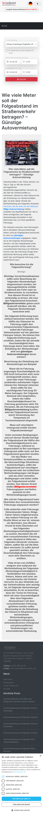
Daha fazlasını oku (19, 772)
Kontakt (6, 689)
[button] (21, 810)
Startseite (7, 679)
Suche (22, 79)
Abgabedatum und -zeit (13, 68)
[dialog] (21, 783)
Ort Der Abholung (11, 40)
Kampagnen (8, 682)
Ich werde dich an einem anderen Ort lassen (21, 52)
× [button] (40, 756)
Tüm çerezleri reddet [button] (21, 804)
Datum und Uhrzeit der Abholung (16, 58)
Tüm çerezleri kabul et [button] (21, 799)
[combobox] (21, 44)
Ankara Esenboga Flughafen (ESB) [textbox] (21, 44)
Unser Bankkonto (10, 685)
